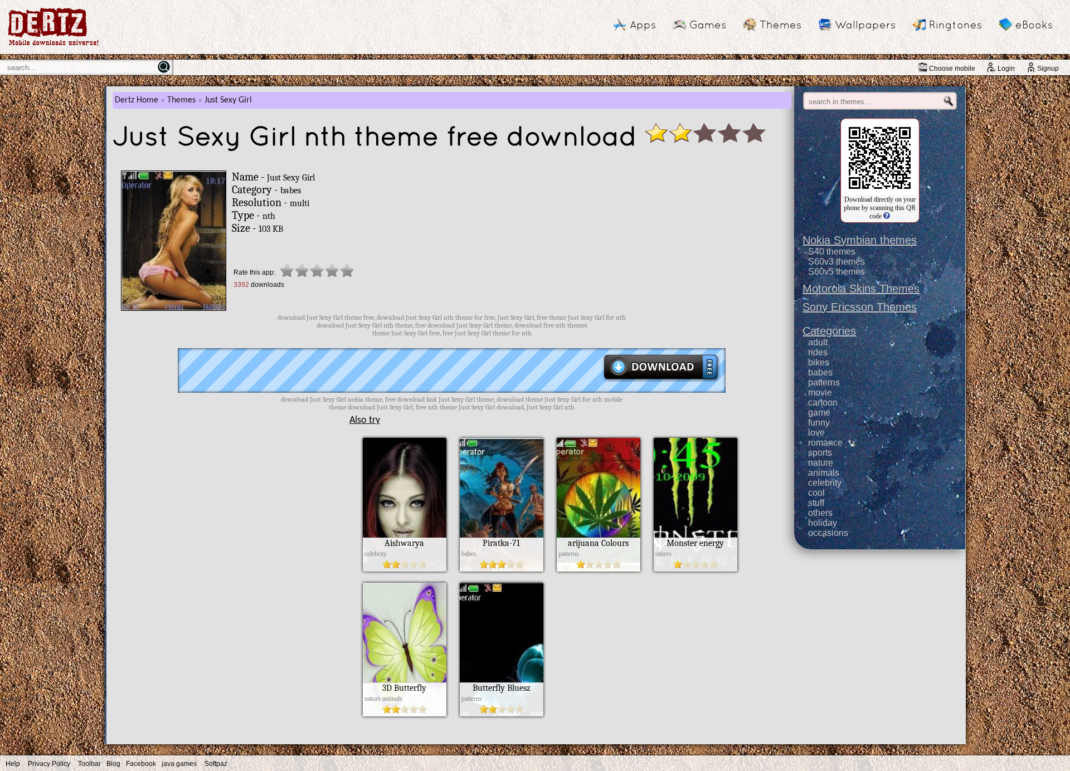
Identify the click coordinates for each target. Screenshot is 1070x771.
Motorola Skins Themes (861, 288)
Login (1006, 68)
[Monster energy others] (695, 569)
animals (823, 472)
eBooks (1034, 24)
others (820, 513)
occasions (828, 533)
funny (819, 422)
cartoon (823, 402)
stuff (816, 503)
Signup (1048, 68)
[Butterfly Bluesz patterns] (501, 714)
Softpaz (216, 764)
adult (818, 342)
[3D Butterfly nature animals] (404, 714)
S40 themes (831, 251)
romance (825, 442)
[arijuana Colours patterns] (598, 569)
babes (820, 372)
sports (820, 452)
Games (707, 24)
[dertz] (53, 45)
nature (820, 462)
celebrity (825, 482)
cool (816, 492)
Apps (643, 24)
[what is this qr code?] (886, 216)
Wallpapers (865, 24)
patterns (824, 382)
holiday (822, 523)
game (819, 412)
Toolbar (89, 764)
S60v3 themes (836, 261)
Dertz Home (136, 100)
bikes (818, 362)
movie (820, 392)
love (816, 432)
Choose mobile (952, 68)
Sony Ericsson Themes (859, 307)
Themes (780, 24)
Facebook (141, 764)
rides (818, 352)
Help (13, 764)
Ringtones (955, 24)
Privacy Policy (49, 764)
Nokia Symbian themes (859, 240)
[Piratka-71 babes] (501, 569)
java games (179, 764)
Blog (113, 764)
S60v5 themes (836, 271)
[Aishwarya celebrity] (404, 569)
